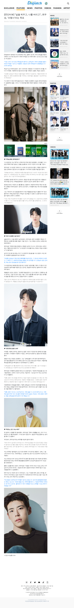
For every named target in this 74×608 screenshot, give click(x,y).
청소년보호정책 (38, 601)
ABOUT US (46, 601)
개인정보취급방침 (29, 601)
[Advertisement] (29, 567)
